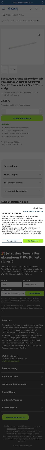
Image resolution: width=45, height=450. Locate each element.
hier (39, 233)
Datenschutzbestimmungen (33, 211)
